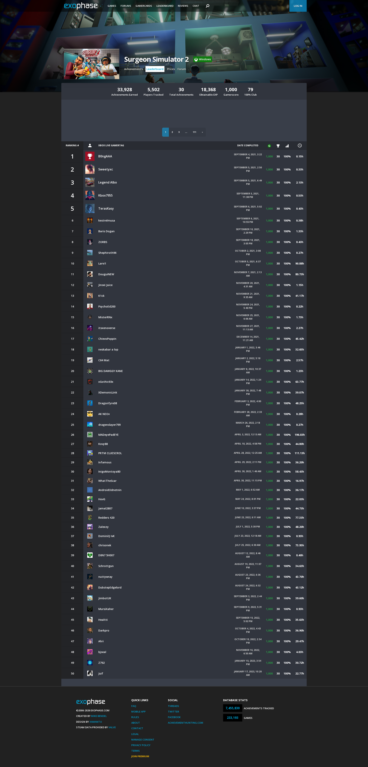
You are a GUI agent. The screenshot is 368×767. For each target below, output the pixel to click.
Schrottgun (106, 566)
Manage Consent (142, 739)
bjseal (102, 652)
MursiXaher (106, 609)
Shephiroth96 (107, 253)
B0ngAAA (105, 156)
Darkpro (103, 630)
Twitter (173, 711)
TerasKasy (106, 208)
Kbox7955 (105, 195)
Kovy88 (103, 444)
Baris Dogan (106, 231)
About (135, 722)
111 (194, 132)
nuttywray (105, 577)
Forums (126, 5)
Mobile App (138, 711)
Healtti (103, 620)
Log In (298, 5)
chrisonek (104, 545)
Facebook (174, 717)
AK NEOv (104, 414)
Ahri (101, 641)
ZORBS (102, 242)
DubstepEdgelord (110, 587)
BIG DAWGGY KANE (110, 371)
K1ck (101, 296)
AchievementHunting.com (185, 722)
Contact (137, 728)
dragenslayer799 (109, 424)
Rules (135, 717)
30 (278, 156)
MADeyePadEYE (108, 434)
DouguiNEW (106, 274)
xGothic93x (105, 382)
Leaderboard (164, 5)
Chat (196, 5)
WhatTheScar (107, 481)
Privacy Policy (140, 745)
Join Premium (140, 756)
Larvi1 (102, 263)
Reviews (183, 5)
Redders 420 (106, 517)
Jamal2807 (105, 508)
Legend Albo (107, 182)
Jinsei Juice (105, 285)
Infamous (104, 462)
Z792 (101, 663)
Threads (173, 706)
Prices (171, 69)
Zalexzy (103, 527)
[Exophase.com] (83, 6)
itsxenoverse (106, 328)
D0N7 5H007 (106, 555)
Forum (181, 69)
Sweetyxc (105, 169)
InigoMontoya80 (109, 471)
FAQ (133, 706)
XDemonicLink (107, 392)
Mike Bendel (99, 716)
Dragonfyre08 (107, 403)
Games (112, 5)
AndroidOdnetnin (110, 490)
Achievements (133, 69)
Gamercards (144, 5)
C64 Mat (103, 360)
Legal (135, 734)
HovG (101, 499)
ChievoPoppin (107, 339)
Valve (112, 727)
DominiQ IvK (106, 536)
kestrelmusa (106, 220)
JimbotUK (104, 598)
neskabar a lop (108, 349)
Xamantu (96, 721)
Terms (135, 750)
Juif (100, 673)
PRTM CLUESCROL (110, 453)
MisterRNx (105, 317)
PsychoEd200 (106, 306)
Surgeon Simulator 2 (156, 59)
